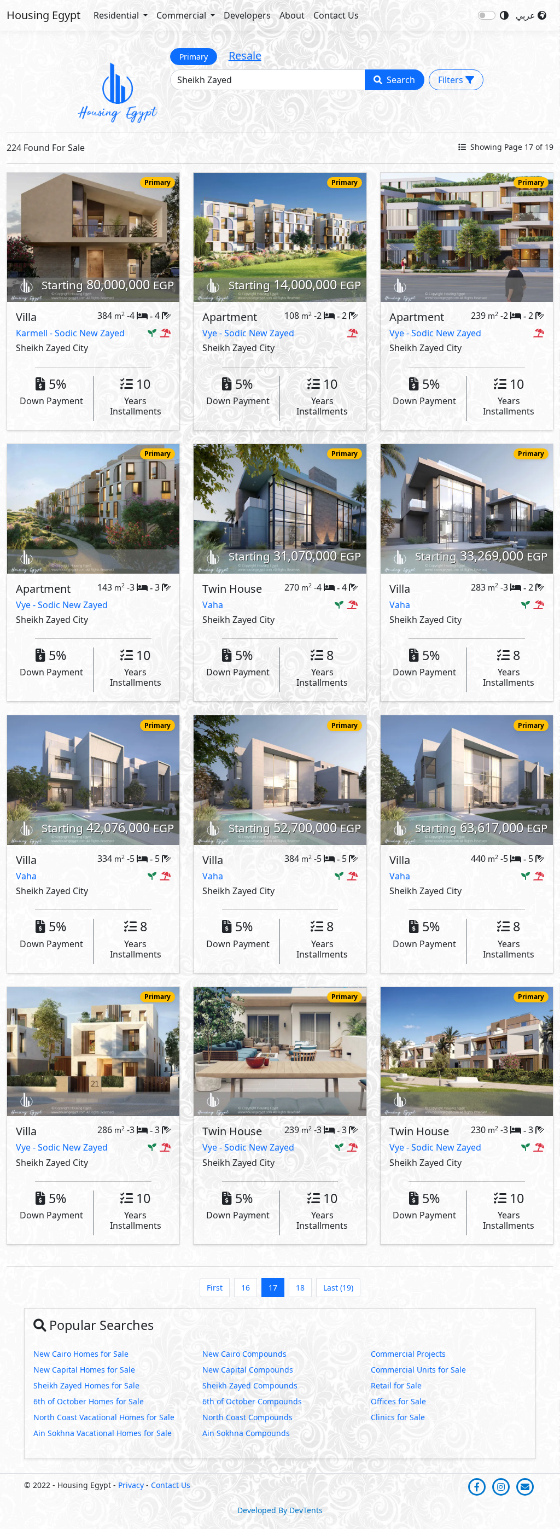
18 (300, 1287)
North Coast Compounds (247, 1417)
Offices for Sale (398, 1401)
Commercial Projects (408, 1354)
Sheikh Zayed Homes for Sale (86, 1385)
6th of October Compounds (252, 1401)
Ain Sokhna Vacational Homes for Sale (102, 1433)
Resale (245, 55)
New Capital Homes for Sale (84, 1369)
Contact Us (336, 15)
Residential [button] (117, 15)
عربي (527, 15)
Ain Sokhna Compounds (246, 1433)
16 (245, 1287)
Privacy (131, 1485)
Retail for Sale (396, 1385)
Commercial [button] (182, 15)
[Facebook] (478, 1486)
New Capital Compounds (247, 1369)
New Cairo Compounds (244, 1354)
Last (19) (338, 1287)
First (215, 1287)
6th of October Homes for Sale (88, 1401)
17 (273, 1287)
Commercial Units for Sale (418, 1369)
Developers (247, 15)
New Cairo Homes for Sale (81, 1354)
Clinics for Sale (398, 1417)
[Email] (525, 1486)
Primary (193, 56)
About (292, 15)
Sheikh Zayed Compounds (250, 1385)
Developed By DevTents (280, 1510)
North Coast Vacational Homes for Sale (103, 1417)
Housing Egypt (43, 15)
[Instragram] (502, 1486)
